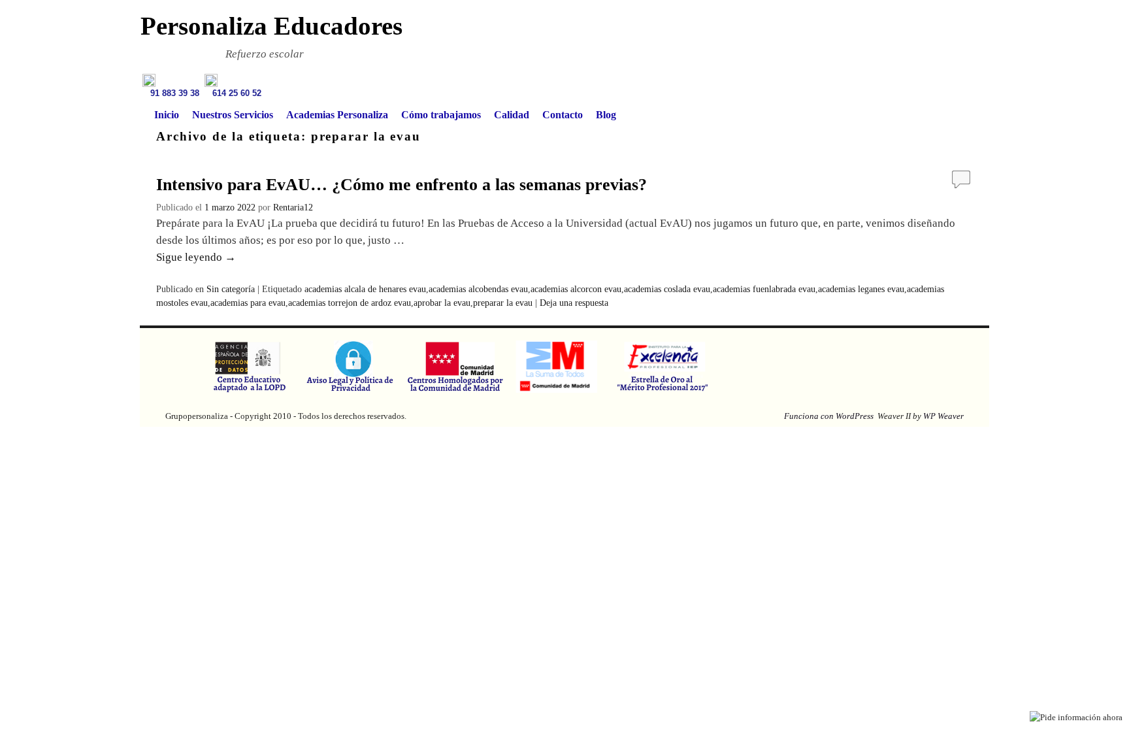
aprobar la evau (442, 303)
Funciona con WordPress (829, 416)
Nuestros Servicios (232, 114)
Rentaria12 (293, 207)
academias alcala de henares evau (365, 289)
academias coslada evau (667, 289)
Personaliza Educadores (271, 26)
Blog (606, 114)
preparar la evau (502, 303)
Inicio (166, 114)
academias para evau (248, 303)
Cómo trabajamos (441, 114)
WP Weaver (943, 416)
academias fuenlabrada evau (764, 289)
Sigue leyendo (196, 257)
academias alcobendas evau (478, 289)
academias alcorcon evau (576, 289)
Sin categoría (230, 289)
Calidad (511, 114)
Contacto (562, 114)
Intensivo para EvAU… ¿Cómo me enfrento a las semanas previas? (401, 184)
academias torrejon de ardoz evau (349, 303)
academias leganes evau (861, 289)
